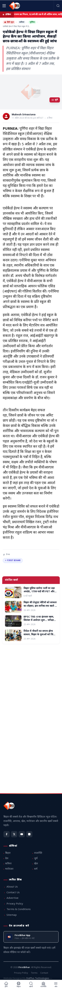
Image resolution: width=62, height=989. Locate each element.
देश (6, 858)
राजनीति (38, 853)
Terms (34, 973)
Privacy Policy (15, 904)
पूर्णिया (32, 22)
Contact (44, 973)
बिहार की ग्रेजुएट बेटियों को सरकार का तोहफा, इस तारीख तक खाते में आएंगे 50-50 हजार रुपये (40, 606)
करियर (21, 22)
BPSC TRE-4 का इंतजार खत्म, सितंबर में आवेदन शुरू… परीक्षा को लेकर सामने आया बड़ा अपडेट (39, 620)
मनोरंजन (9, 869)
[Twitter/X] (14, 834)
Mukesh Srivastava (23, 114)
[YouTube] (22, 834)
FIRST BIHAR (12, 560)
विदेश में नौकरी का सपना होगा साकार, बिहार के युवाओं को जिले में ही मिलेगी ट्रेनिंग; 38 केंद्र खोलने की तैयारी (40, 636)
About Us (12, 887)
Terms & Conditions (19, 909)
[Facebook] (6, 834)
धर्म (35, 869)
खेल (36, 863)
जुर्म (36, 858)
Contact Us (13, 892)
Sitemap (12, 915)
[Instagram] (29, 834)
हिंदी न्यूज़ (10, 22)
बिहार (8, 853)
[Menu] (4, 5)
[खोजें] (58, 5)
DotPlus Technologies (37, 978)
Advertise (12, 898)
